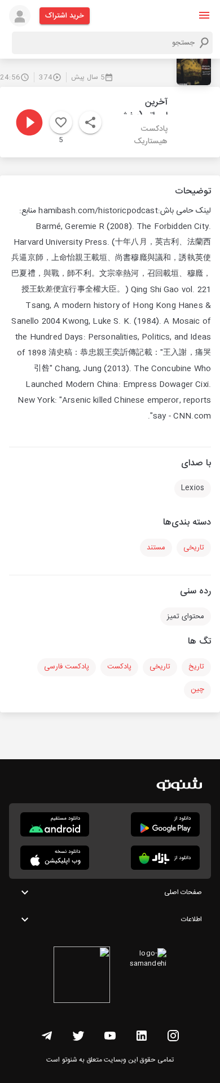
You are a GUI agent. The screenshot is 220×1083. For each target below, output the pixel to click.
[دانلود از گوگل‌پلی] (165, 824)
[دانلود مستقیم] (54, 824)
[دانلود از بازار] (165, 858)
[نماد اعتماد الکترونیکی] (82, 976)
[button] (204, 15)
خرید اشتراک (64, 16)
